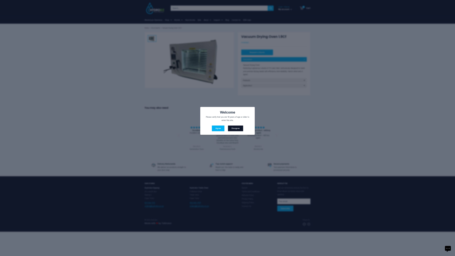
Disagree (236, 128)
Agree (218, 128)
